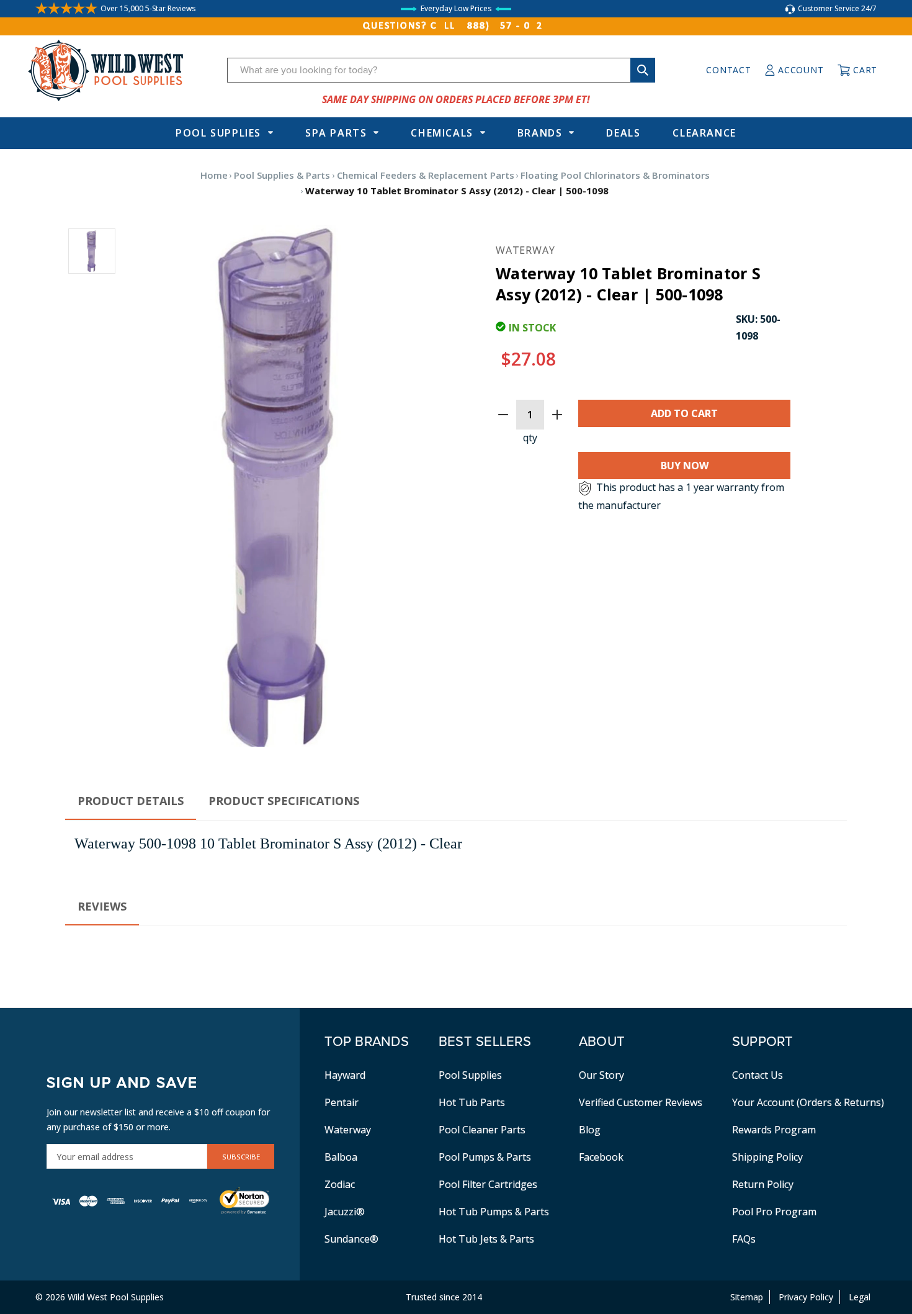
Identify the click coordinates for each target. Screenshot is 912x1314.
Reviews (102, 906)
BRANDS (540, 133)
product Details (131, 800)
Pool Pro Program (774, 1211)
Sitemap (746, 1297)
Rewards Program (774, 1129)
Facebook (601, 1157)
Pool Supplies (218, 133)
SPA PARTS (336, 133)
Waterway (347, 1129)
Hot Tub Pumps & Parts (494, 1211)
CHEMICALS (442, 133)
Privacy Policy (806, 1297)
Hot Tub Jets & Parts (486, 1239)
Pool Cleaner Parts (482, 1129)
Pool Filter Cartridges (488, 1184)
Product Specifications (283, 800)
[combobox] (441, 70)
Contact (728, 70)
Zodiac (339, 1184)
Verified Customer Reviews (640, 1102)
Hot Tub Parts (472, 1102)
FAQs (744, 1239)
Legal (859, 1297)
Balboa (340, 1157)
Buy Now (685, 465)
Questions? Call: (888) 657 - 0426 (456, 26)
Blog (590, 1129)
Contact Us (757, 1075)
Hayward (344, 1075)
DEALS (623, 133)
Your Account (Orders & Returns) (808, 1102)
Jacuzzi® (344, 1211)
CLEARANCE (704, 133)
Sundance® (351, 1239)
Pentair (341, 1102)
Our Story (601, 1075)
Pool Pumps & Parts (485, 1157)
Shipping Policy (767, 1157)
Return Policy (763, 1184)
